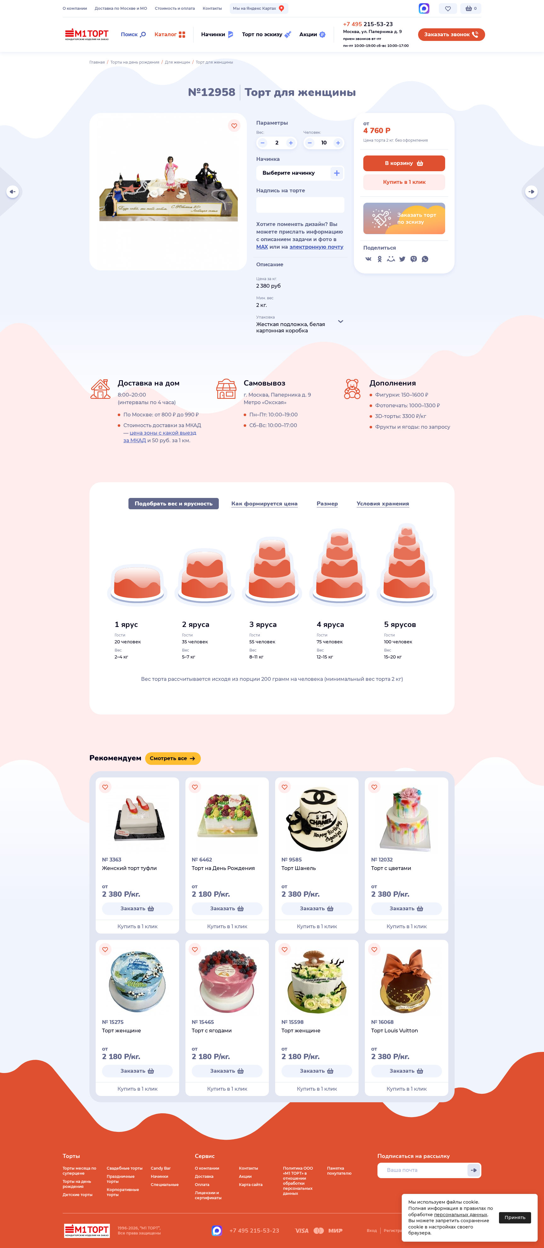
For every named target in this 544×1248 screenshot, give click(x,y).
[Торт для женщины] (531, 191)
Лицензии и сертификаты (208, 1195)
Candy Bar (161, 1168)
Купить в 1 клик (404, 182)
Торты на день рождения (134, 62)
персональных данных (460, 1214)
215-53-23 (368, 24)
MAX (262, 247)
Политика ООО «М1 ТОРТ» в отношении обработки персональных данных (298, 1181)
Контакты (212, 8)
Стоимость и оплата (175, 8)
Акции (245, 1176)
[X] (402, 259)
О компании (75, 8)
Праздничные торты (121, 1179)
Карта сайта (251, 1184)
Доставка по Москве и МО (121, 8)
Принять (515, 1217)
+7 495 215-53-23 (254, 1230)
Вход (372, 1230)
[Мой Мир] (391, 259)
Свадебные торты (125, 1168)
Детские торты (78, 1194)
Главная (97, 62)
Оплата (202, 1184)
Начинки (159, 1176)
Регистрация (397, 1230)
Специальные (165, 1184)
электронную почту (316, 247)
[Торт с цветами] (12, 191)
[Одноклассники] (380, 259)
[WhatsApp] (425, 259)
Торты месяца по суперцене (79, 1171)
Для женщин (177, 62)
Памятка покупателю (339, 1171)
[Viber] (414, 259)
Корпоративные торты (123, 1192)
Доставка (204, 1176)
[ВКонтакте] (368, 259)
